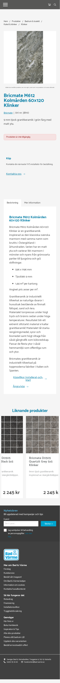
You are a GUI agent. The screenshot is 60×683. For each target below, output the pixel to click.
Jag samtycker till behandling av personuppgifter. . (20, 533)
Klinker (24, 24)
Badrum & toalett (32, 21)
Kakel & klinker (10, 24)
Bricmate (8, 113)
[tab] (12, 203)
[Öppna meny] (5, 4)
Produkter (16, 21)
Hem (6, 21)
